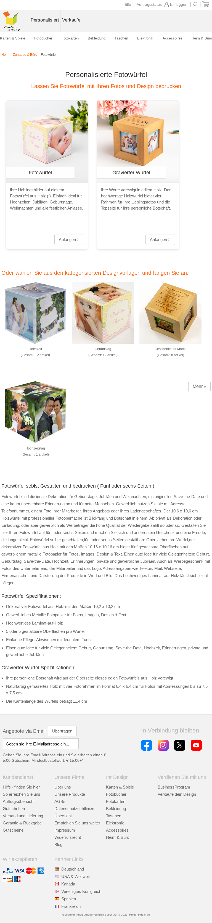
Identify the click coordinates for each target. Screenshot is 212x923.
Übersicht (63, 815)
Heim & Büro (117, 837)
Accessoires (117, 830)
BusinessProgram (174, 787)
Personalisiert (45, 20)
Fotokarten (115, 801)
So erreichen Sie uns (21, 794)
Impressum (64, 830)
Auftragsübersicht (19, 801)
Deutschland (72, 869)
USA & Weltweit (75, 876)
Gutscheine (13, 830)
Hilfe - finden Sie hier (21, 787)
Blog (58, 844)
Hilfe (127, 4)
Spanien (68, 898)
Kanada (68, 884)
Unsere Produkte (69, 794)
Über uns (62, 787)
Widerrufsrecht (67, 837)
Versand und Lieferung (23, 815)
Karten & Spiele (120, 787)
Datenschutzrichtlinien (74, 808)
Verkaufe (71, 20)
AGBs (59, 801)
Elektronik (115, 823)
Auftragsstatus (149, 4)
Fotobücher (116, 794)
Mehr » (199, 386)
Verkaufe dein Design (177, 794)
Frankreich (71, 906)
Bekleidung (116, 808)
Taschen (113, 815)
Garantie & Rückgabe (22, 823)
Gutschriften (14, 808)
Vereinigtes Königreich (81, 891)
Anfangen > (69, 239)
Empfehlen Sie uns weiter (77, 823)
